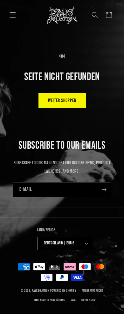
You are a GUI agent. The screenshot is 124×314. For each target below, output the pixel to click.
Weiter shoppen (62, 101)
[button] (13, 15)
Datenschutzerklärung (49, 300)
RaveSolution (40, 290)
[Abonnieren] (104, 189)
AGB (73, 300)
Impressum (88, 300)
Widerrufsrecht (93, 291)
